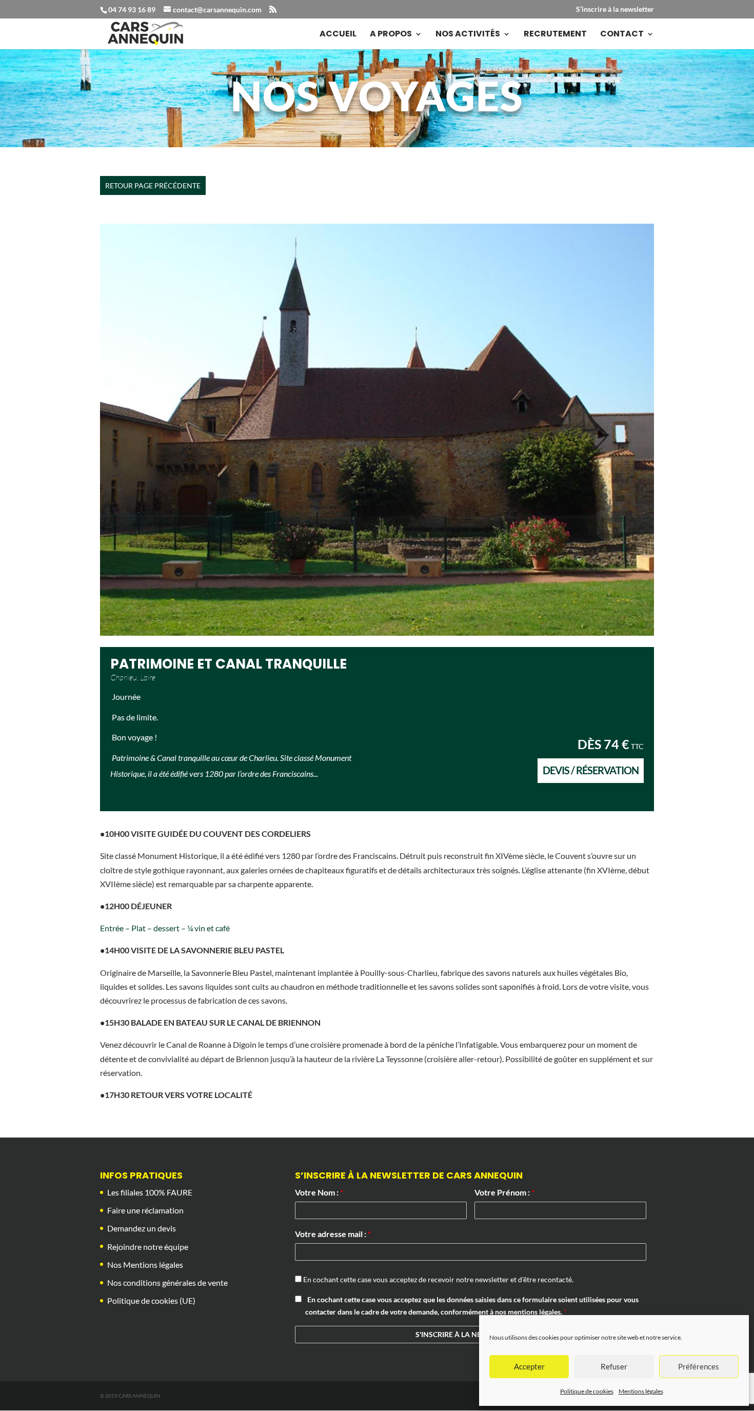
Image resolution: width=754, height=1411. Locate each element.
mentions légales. (536, 1311)
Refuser (614, 1366)
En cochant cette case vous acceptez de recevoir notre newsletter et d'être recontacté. (437, 1279)
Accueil (338, 35)
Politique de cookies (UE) (151, 1300)
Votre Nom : (319, 1192)
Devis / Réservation (591, 770)
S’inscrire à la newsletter (615, 9)
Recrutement (555, 35)
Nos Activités (467, 35)
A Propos (391, 35)
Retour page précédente (153, 185)
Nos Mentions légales (145, 1264)
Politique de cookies (586, 1391)
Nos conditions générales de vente (167, 1282)
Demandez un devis (141, 1228)
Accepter (529, 1366)
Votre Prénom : (504, 1192)
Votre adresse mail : (333, 1234)
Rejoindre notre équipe (147, 1246)
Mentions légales (641, 1391)
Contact (622, 35)
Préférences (698, 1366)
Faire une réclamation (145, 1210)
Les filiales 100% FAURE (149, 1192)
